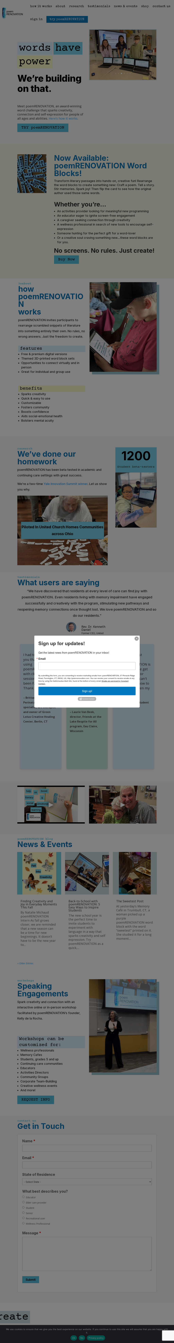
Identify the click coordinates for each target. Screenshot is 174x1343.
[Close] (137, 639)
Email (42, 658)
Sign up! (87, 691)
